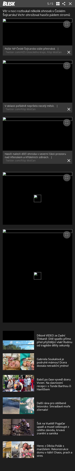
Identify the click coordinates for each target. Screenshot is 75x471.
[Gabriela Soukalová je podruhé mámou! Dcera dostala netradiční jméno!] (18, 362)
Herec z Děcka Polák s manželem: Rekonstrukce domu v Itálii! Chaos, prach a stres (54, 450)
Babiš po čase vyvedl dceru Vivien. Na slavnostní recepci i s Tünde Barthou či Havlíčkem (54, 384)
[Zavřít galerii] (69, 3)
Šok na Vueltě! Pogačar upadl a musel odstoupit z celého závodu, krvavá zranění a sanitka (53, 428)
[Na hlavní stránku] (9, 3)
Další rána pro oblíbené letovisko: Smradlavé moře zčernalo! (53, 406)
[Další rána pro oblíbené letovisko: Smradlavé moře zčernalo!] (18, 406)
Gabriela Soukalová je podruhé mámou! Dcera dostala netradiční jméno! (53, 362)
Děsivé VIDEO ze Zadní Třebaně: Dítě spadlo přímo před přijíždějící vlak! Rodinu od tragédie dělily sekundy (54, 340)
